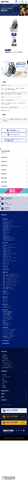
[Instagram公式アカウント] (19, 430)
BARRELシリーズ (6, 254)
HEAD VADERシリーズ (7, 222)
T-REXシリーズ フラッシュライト (10, 253)
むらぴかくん (5, 268)
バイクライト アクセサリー (9, 335)
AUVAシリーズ (6, 235)
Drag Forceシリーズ (7, 229)
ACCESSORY (4, 186)
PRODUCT (7, 194)
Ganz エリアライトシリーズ (9, 282)
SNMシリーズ (6, 262)
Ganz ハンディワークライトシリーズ (11, 273)
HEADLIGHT (4, 161)
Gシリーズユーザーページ (7, 362)
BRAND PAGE (5, 391)
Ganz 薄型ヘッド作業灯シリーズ (10, 275)
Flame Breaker (6, 325)
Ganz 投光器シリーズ (7, 287)
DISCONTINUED (5, 343)
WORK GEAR (4, 182)
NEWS (2, 394)
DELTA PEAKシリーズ (7, 228)
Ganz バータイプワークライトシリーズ (11, 276)
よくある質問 (5, 358)
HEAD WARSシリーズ (7, 225)
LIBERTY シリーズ (7, 223)
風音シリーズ (5, 320)
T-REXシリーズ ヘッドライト (9, 238)
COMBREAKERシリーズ (8, 237)
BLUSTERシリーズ (7, 256)
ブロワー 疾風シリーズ (8, 319)
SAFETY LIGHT (6, 269)
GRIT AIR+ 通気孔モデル (8, 311)
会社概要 (4, 374)
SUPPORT (4, 351)
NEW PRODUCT (5, 340)
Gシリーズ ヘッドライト (8, 220)
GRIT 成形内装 (6, 314)
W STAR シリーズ (6, 232)
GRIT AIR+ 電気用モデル (8, 313)
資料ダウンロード (6, 360)
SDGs (3, 380)
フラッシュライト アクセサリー (9, 329)
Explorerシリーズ (6, 293)
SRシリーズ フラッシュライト (9, 257)
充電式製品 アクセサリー (8, 336)
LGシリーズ (5, 265)
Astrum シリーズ (6, 231)
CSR (3, 378)
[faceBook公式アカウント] (16, 430)
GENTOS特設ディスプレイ (7, 367)
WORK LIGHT (4, 165)
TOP (2, 194)
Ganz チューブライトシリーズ (9, 284)
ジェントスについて (6, 376)
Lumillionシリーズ (6, 307)
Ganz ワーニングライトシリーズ (10, 278)
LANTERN (3, 169)
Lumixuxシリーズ (6, 305)
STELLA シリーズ (7, 250)
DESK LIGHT (4, 178)
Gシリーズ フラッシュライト (9, 244)
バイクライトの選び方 (6, 365)
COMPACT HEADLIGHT (8, 240)
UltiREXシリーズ (6, 245)
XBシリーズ (5, 300)
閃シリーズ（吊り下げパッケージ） (10, 247)
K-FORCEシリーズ (7, 251)
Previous (2, 69)
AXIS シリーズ (6, 298)
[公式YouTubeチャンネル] (23, 430)
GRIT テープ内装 (6, 316)
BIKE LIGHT (4, 173)
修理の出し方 (5, 356)
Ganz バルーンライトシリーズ (9, 285)
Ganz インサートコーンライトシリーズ (11, 281)
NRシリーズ (5, 234)
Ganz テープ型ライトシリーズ (9, 279)
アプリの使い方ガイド (6, 364)
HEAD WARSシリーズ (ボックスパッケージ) (12, 226)
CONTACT (4, 400)
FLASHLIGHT (4, 157)
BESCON (5, 322)
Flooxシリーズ (6, 263)
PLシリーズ (5, 294)
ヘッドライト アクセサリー (9, 330)
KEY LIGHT (5, 266)
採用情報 (4, 387)
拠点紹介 (4, 385)
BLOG (2, 397)
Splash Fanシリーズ (7, 323)
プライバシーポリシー (6, 404)
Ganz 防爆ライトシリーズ (8, 288)
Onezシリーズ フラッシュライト (10, 260)
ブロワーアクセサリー (7, 338)
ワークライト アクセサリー (9, 332)
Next (25, 69)
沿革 (3, 383)
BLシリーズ (5, 301)
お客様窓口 (4, 355)
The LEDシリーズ (6, 259)
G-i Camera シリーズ (7, 317)
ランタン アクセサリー (8, 333)
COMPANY (4, 371)
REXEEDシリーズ (6, 248)
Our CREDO (4, 381)
